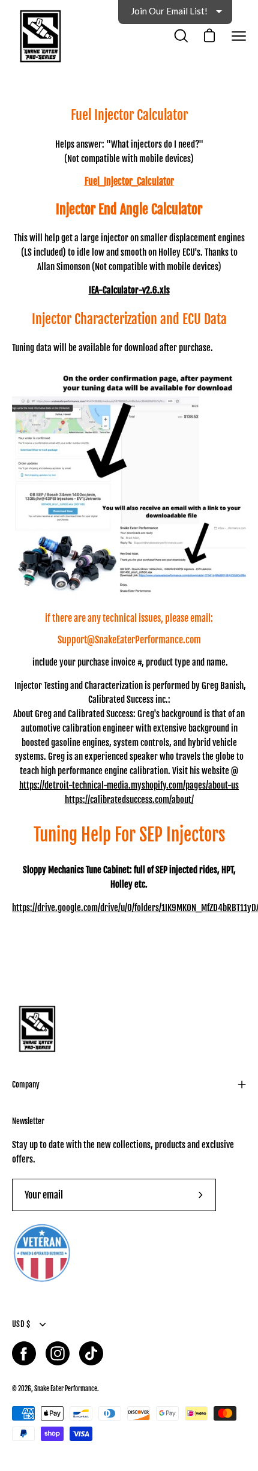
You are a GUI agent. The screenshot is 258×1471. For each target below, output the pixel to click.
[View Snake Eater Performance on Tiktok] (91, 1353)
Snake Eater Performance (65, 1388)
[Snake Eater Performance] (39, 36)
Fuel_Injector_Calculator (129, 181)
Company (26, 1084)
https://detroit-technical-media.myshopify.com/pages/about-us (129, 785)
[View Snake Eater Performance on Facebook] (24, 1353)
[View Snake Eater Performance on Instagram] (58, 1353)
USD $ (21, 1324)
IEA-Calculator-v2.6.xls (129, 290)
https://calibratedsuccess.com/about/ (129, 799)
